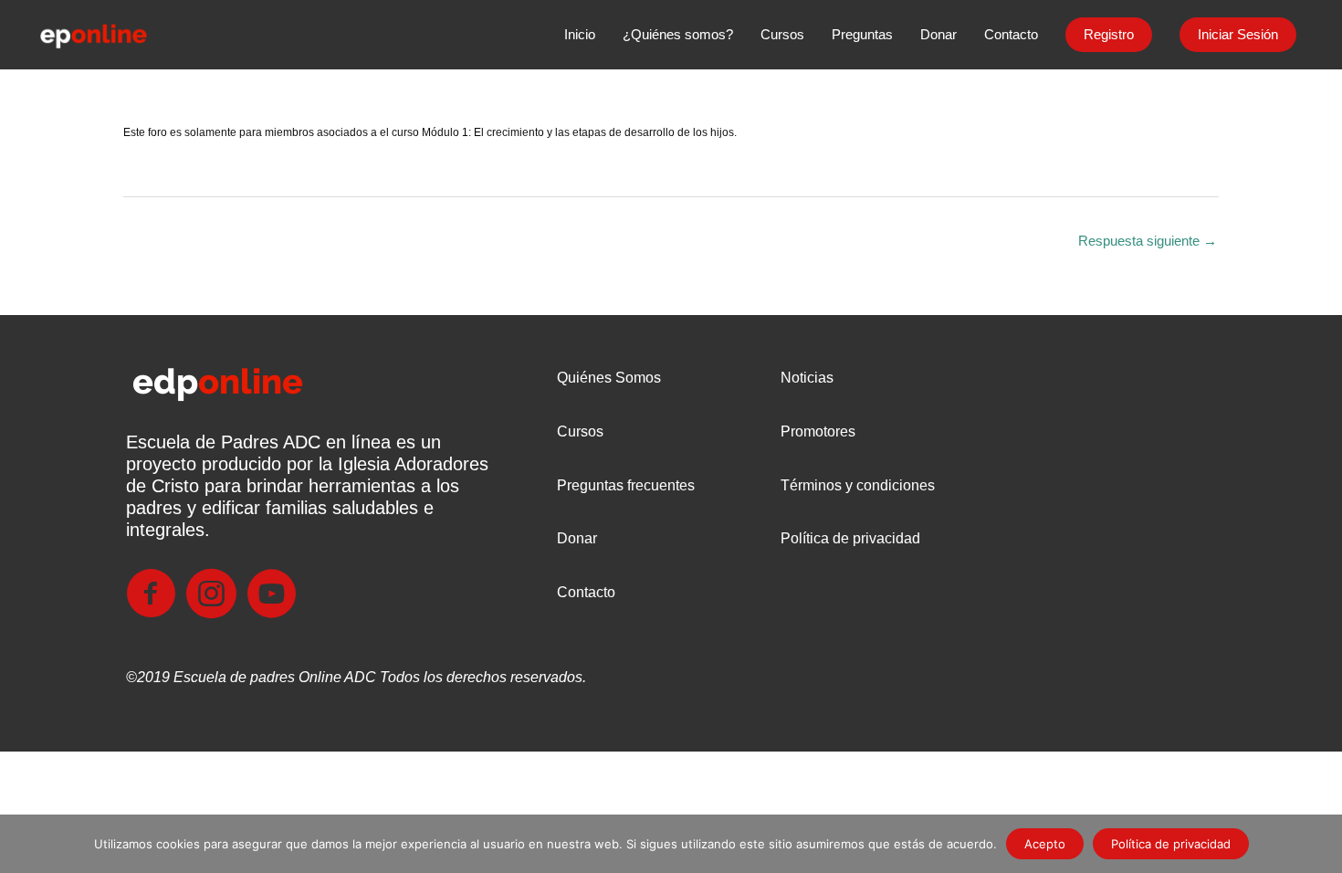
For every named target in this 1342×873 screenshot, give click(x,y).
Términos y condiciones (858, 485)
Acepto (1044, 843)
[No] (1319, 844)
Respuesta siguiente (1147, 240)
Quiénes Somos (609, 377)
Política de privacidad (850, 538)
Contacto (586, 592)
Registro (1109, 34)
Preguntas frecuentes (626, 485)
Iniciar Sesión (1238, 34)
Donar (577, 538)
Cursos (580, 431)
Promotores (818, 431)
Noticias (807, 377)
